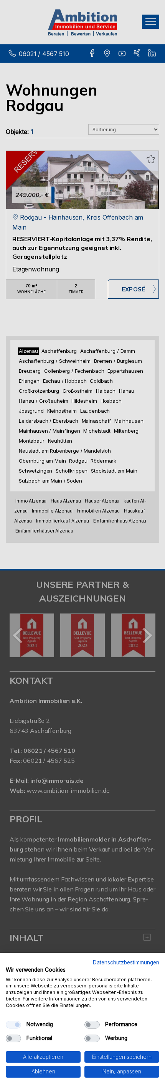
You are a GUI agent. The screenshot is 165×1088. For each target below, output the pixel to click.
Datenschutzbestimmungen (126, 962)
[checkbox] (13, 1024)
